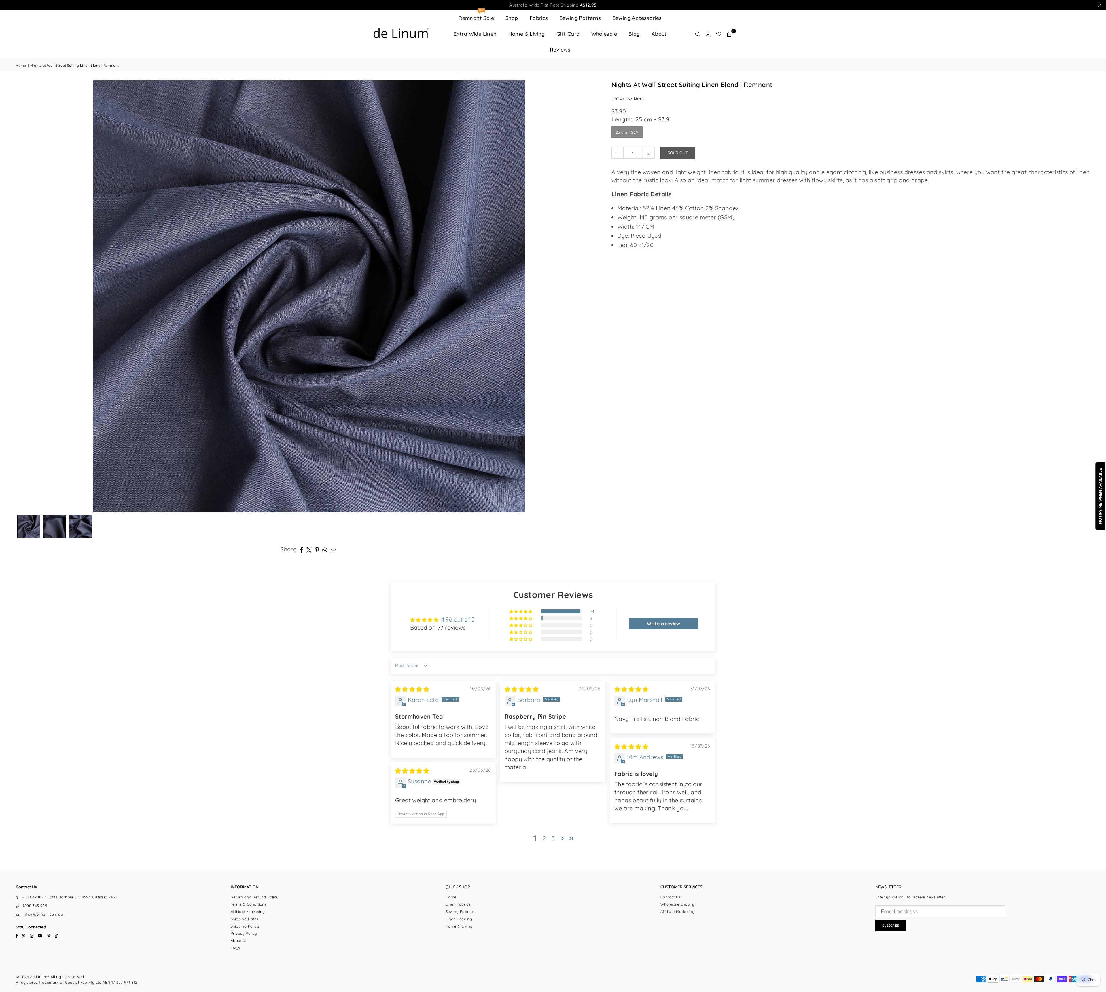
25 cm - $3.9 (627, 132)
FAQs (235, 947)
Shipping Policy (245, 926)
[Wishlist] (718, 34)
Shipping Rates (244, 919)
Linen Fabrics (458, 904)
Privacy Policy (244, 933)
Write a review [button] (663, 623)
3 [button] (553, 838)
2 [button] (544, 838)
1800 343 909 (35, 905)
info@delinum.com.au (43, 914)
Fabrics (539, 18)
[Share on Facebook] (301, 549)
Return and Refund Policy (255, 897)
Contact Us (670, 897)
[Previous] (27, 296)
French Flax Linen (627, 98)
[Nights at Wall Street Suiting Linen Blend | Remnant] (54, 526)
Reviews (560, 49)
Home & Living (526, 34)
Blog (634, 34)
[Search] (698, 34)
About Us (239, 940)
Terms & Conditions (248, 904)
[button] (729, 34)
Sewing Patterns (580, 18)
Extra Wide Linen (475, 34)
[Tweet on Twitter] (309, 549)
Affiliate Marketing (248, 911)
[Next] (591, 296)
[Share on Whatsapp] (325, 549)
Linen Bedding (459, 919)
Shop (511, 18)
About (659, 34)
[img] (412, 689)
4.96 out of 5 (458, 619)
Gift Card (568, 34)
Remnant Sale (476, 15)
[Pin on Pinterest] (317, 549)
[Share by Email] (334, 549)
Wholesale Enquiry (677, 904)
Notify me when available (1100, 496)
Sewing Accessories (637, 18)
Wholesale (604, 34)
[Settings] (708, 34)
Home (21, 65)
